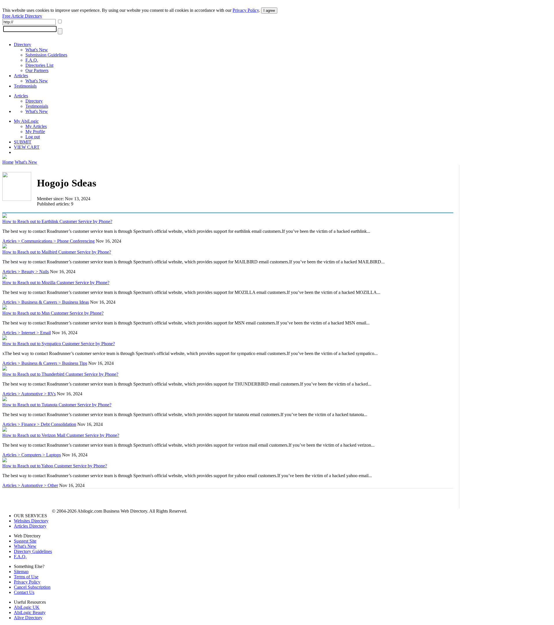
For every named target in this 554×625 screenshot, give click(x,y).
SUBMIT (22, 141)
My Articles (36, 126)
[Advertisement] (508, 209)
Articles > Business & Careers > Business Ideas (45, 302)
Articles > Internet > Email (26, 332)
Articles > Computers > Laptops (31, 454)
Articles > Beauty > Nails (25, 271)
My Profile (35, 131)
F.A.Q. (31, 60)
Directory (22, 44)
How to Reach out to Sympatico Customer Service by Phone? (58, 343)
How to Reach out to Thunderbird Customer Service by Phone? (60, 374)
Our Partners (36, 70)
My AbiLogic (26, 121)
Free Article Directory (22, 16)
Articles (21, 75)
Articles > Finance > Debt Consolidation (39, 424)
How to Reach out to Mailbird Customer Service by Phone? (56, 252)
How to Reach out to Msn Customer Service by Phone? (53, 313)
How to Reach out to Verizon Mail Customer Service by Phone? (60, 435)
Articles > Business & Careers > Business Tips (44, 363)
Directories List (39, 65)
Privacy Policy (246, 10)
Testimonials (25, 86)
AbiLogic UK (27, 607)
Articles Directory (30, 526)
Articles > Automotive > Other (30, 485)
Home (8, 162)
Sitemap (21, 571)
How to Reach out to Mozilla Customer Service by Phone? (55, 282)
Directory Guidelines (33, 551)
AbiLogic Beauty (30, 612)
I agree (269, 10)
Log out (32, 136)
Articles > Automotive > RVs (29, 393)
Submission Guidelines (46, 54)
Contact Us (24, 592)
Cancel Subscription (32, 587)
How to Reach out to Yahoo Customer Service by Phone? (54, 465)
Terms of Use (26, 576)
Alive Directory (28, 617)
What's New (36, 49)
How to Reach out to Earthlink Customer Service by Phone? (57, 221)
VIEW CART (27, 147)
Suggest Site (25, 541)
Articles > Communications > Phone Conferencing (48, 241)
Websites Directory (31, 520)
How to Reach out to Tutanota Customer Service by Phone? (56, 404)
